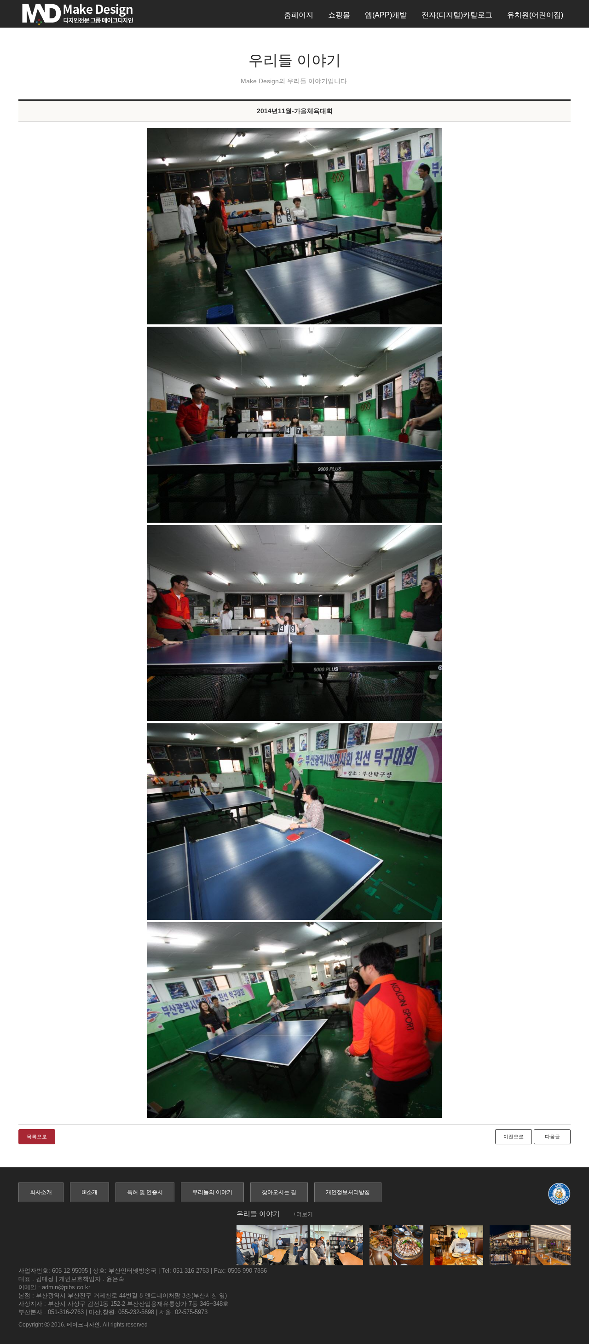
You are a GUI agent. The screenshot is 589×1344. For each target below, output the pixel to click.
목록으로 (37, 1136)
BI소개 (89, 1192)
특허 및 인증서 (145, 1192)
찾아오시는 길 (279, 1192)
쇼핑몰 (339, 15)
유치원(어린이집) (535, 15)
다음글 (552, 1136)
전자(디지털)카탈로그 (457, 15)
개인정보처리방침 (348, 1192)
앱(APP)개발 (386, 15)
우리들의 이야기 (212, 1192)
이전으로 (513, 1136)
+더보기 (303, 1214)
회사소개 (41, 1192)
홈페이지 (298, 15)
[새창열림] (294, 226)
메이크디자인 (83, 1324)
